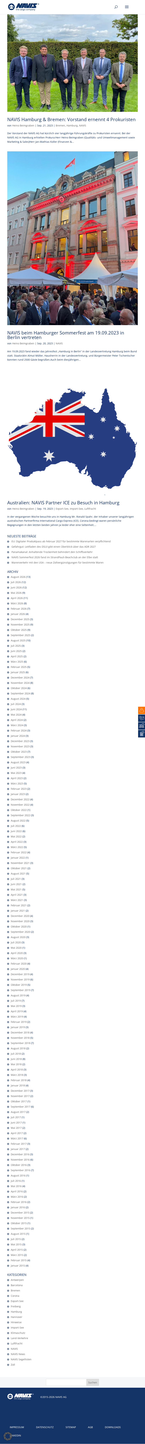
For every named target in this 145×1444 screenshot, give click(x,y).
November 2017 (20, 1096)
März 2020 (17, 958)
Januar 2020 (18, 969)
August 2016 (18, 1175)
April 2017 (17, 1133)
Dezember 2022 (20, 799)
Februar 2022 (19, 852)
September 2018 (20, 1043)
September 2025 (20, 635)
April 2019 (17, 1011)
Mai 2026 (16, 592)
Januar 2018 (18, 1085)
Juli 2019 (16, 1000)
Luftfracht (90, 508)
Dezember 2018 (20, 1032)
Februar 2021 (19, 905)
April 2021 (17, 894)
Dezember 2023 (20, 741)
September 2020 (20, 931)
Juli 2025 (16, 645)
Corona (15, 1295)
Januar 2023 (18, 794)
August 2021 (18, 873)
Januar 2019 (18, 1027)
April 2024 (17, 720)
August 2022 (18, 820)
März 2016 (17, 1196)
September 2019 (20, 990)
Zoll (13, 1364)
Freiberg (16, 1306)
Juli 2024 (16, 704)
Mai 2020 (16, 947)
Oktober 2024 (19, 688)
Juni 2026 (16, 587)
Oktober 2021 (19, 868)
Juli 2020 (16, 942)
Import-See (76, 508)
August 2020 (18, 937)
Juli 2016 (16, 1180)
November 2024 (20, 682)
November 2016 (20, 1159)
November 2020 (20, 921)
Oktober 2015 (19, 1223)
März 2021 (17, 900)
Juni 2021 (16, 884)
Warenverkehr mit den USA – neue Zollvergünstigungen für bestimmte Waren (57, 562)
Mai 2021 (16, 889)
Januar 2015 (18, 1265)
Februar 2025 (19, 667)
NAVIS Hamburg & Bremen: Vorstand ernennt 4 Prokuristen (71, 119)
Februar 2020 (19, 963)
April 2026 (17, 598)
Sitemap (71, 1427)
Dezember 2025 (20, 619)
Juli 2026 (16, 582)
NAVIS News (18, 1354)
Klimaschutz (18, 1333)
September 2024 (20, 693)
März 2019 (17, 1016)
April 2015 (17, 1249)
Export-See (62, 508)
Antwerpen (17, 1280)
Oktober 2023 (19, 751)
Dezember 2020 (20, 916)
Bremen (60, 125)
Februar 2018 (19, 1080)
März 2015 (17, 1255)
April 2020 (17, 953)
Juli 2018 (16, 1053)
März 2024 (17, 725)
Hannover (16, 1317)
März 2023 (17, 783)
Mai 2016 (16, 1186)
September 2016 (20, 1170)
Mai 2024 (16, 714)
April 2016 (17, 1191)
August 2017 (18, 1112)
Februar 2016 (19, 1202)
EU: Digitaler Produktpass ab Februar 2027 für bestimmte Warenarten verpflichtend (61, 541)
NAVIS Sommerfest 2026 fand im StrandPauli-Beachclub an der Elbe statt (54, 557)
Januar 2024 (18, 735)
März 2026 (17, 603)
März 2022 (17, 847)
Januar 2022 (18, 857)
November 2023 (20, 746)
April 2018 (17, 1069)
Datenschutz (45, 1427)
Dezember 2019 (20, 974)
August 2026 (18, 577)
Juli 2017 (16, 1117)
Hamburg (72, 125)
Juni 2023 (16, 767)
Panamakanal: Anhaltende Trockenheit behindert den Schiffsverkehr (52, 552)
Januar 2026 (18, 614)
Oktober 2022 (19, 810)
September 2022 (20, 815)
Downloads (113, 1427)
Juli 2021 (16, 878)
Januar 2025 (18, 672)
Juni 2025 (16, 651)
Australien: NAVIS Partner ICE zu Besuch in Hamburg (63, 502)
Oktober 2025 (19, 629)
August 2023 (18, 762)
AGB (90, 1427)
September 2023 (20, 757)
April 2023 (17, 778)
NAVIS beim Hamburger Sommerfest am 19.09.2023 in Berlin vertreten (65, 335)
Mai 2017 (16, 1127)
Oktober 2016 (19, 1165)
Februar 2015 (19, 1260)
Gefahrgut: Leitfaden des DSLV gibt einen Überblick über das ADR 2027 (53, 546)
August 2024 (18, 698)
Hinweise (16, 1322)
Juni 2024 (16, 709)
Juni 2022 (16, 831)
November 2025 (20, 624)
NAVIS (82, 125)
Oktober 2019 (19, 984)
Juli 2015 (16, 1239)
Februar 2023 (19, 788)
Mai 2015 (16, 1244)
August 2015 (18, 1233)
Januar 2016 (18, 1207)
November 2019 (20, 979)
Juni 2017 (16, 1122)
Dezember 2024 (20, 677)
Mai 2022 (16, 836)
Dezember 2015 (20, 1212)
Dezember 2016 (20, 1154)
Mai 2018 (16, 1064)
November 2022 (20, 804)
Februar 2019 (19, 1022)
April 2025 (17, 656)
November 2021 (20, 863)
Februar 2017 (19, 1143)
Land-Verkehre (19, 1338)
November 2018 (20, 1037)
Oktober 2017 (19, 1101)
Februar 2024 (19, 730)
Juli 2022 (16, 826)
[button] (8, 1436)
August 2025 (18, 640)
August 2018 (18, 1048)
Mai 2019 (16, 1006)
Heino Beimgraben (23, 125)
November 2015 (20, 1218)
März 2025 (17, 661)
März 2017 (17, 1138)
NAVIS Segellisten (21, 1359)
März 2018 (17, 1075)
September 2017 (20, 1106)
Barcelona (17, 1285)
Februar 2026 (19, 608)
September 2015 (20, 1228)
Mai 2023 (16, 773)
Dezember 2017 (20, 1090)
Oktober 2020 (19, 926)
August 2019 (18, 995)
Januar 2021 (18, 910)
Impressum (17, 1427)
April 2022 (17, 841)
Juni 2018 (16, 1059)
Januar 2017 (18, 1149)
